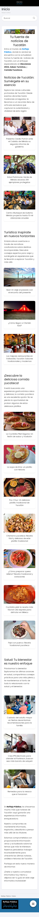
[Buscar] (33, 17)
